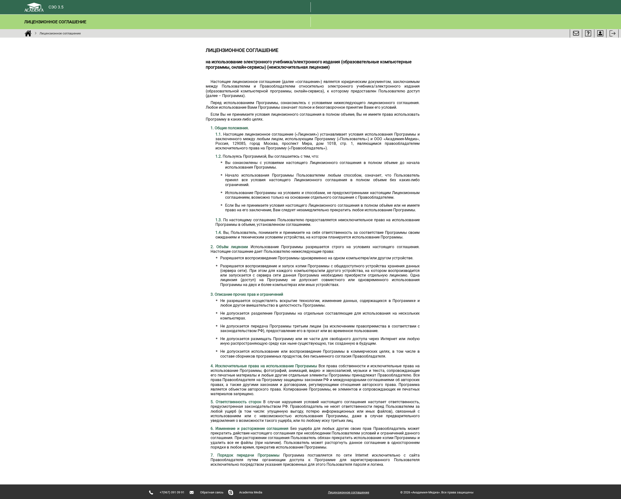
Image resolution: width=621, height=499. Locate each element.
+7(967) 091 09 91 (172, 492)
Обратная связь (211, 492)
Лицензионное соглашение (55, 22)
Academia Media (250, 492)
